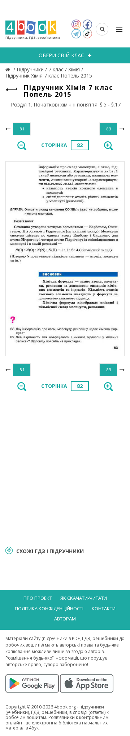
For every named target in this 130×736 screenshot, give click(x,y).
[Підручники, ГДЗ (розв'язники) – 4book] (8, 69)
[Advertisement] (65, 468)
